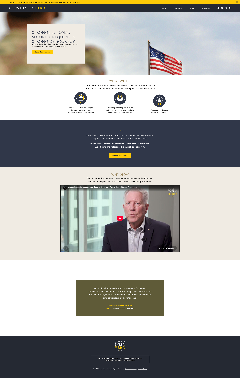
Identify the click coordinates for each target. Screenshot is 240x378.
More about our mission (120, 155)
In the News (206, 8)
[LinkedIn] (230, 8)
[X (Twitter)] (222, 8)
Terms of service (130, 369)
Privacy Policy (142, 369)
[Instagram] (226, 8)
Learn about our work (42, 52)
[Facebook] (218, 8)
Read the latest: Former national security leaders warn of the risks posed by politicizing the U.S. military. (45, 2)
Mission (164, 8)
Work (192, 8)
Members (178, 8)
